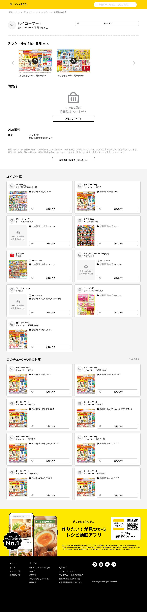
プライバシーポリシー (67, 571)
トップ (12, 568)
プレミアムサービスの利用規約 (71, 575)
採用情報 (32, 582)
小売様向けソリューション (39, 579)
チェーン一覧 (20, 12)
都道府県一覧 (15, 575)
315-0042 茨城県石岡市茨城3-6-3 (41, 136)
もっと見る (133, 359)
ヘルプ (31, 571)
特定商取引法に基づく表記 (69, 579)
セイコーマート (35, 12)
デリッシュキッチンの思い (39, 568)
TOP (10, 12)
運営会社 (32, 575)
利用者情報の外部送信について (71, 582)
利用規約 (62, 568)
